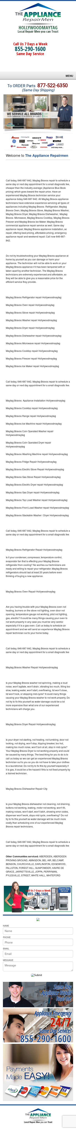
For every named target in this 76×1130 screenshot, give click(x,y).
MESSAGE (8, 960)
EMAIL (6, 948)
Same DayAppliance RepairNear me (56, 992)
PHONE (7, 937)
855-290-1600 (30, 49)
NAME (6, 925)
